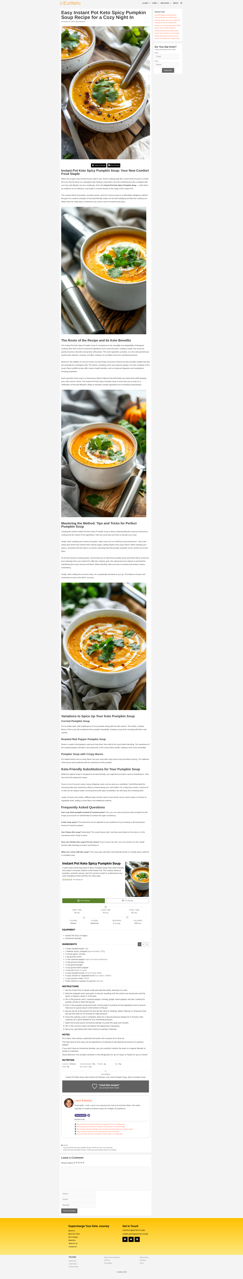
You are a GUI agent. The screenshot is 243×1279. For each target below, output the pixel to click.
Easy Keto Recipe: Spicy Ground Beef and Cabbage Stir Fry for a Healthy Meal (100, 1124)
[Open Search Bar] (181, 3)
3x (147, 944)
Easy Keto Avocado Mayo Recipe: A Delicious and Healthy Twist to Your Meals (89, 1150)
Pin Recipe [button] (129, 901)
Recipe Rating (67, 1163)
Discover (165, 3)
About (175, 3)
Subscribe (168, 70)
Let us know (104, 1088)
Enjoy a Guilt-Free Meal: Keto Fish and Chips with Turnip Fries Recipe (98, 1131)
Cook (154, 3)
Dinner (65, 1145)
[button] (63, 879)
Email (156, 53)
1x (139, 944)
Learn (145, 3)
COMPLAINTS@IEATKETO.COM (135, 1234)
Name (156, 61)
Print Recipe (114, 165)
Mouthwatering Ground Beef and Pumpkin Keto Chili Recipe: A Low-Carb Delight (101, 1126)
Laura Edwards (80, 21)
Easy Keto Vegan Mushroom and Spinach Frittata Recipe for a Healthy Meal (100, 1134)
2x (143, 944)
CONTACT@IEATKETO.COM (133, 1230)
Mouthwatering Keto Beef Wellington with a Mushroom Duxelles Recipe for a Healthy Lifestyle (105, 1129)
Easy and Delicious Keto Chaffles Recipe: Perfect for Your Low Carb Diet (87, 1147)
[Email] (88, 1115)
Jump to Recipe (99, 165)
